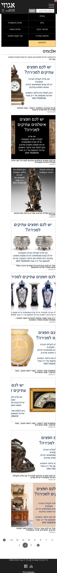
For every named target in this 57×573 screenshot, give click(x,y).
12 (17, 540)
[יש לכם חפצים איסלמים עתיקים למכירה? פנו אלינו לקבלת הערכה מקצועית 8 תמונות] (33, 137)
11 (23, 540)
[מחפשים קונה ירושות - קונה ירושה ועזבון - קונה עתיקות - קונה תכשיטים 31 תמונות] (33, 400)
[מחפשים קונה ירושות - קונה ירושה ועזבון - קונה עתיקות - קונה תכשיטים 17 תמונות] (33, 347)
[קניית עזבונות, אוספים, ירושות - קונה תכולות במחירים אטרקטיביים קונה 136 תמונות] (33, 84)
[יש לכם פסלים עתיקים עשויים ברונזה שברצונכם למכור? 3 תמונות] (33, 190)
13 (11, 540)
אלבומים (42, 42)
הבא (4, 540)
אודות (42, 16)
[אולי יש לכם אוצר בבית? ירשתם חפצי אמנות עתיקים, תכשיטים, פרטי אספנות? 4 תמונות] (33, 505)
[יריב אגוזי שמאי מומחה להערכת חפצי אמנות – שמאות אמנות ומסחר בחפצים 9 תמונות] (33, 295)
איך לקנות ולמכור (14, 36)
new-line (31, 572)
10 (29, 540)
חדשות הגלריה (42, 36)
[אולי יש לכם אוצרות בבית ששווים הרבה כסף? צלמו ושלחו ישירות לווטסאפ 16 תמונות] (33, 242)
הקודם (38, 545)
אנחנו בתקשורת (15, 22)
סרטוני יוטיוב (42, 29)
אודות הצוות (15, 29)
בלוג (42, 22)
